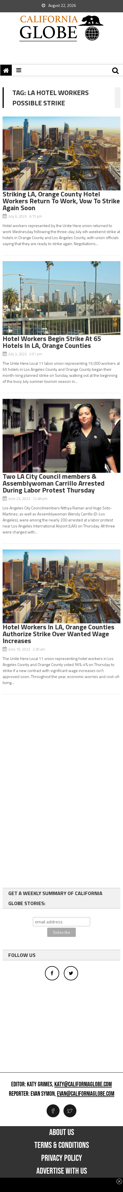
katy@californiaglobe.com (83, 1084)
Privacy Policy (61, 1158)
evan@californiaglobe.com (85, 1094)
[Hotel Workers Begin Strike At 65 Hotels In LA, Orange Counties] (62, 298)
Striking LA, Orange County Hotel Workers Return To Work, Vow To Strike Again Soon (61, 201)
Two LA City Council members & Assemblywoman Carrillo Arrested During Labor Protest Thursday (53, 483)
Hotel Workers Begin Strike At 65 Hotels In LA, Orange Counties (52, 341)
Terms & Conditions (61, 1145)
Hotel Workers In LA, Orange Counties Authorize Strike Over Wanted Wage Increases (58, 634)
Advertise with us (61, 1171)
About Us (61, 1132)
